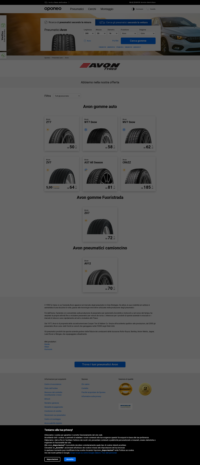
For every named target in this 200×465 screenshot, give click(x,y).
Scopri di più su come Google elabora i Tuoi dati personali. (93, 453)
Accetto (69, 459)
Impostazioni (52, 459)
